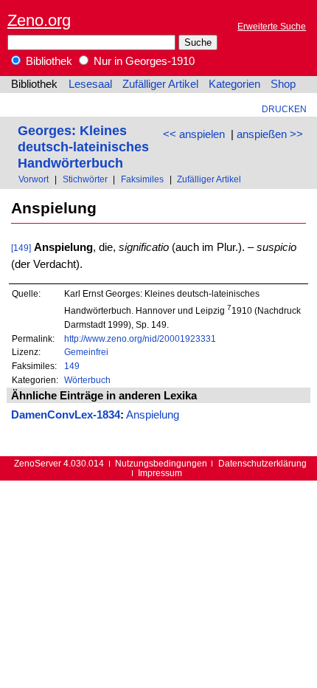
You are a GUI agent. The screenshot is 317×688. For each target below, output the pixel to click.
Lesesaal (90, 84)
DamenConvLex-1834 (65, 415)
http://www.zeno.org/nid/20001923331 (140, 338)
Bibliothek (47, 61)
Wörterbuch (87, 380)
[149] (21, 247)
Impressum (160, 473)
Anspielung (152, 415)
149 (72, 366)
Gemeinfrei (86, 352)
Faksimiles (142, 179)
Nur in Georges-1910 (143, 61)
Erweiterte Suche (271, 26)
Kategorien (234, 84)
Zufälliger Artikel (160, 84)
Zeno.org (39, 20)
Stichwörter (85, 179)
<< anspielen (194, 134)
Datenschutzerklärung (262, 463)
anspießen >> (270, 134)
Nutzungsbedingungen (161, 463)
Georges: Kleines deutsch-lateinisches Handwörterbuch (83, 147)
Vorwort (33, 179)
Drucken (284, 109)
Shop (283, 84)
